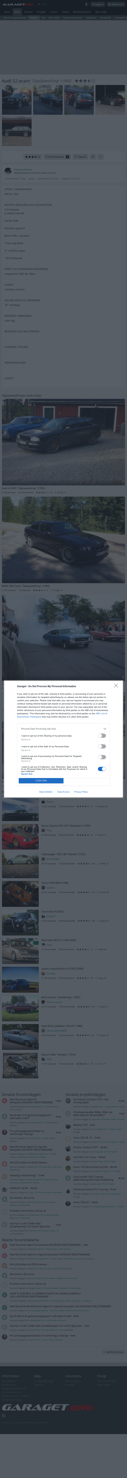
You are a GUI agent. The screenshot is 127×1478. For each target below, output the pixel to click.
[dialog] (63, 739)
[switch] (102, 736)
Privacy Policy (81, 792)
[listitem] (63, 728)
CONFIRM (41, 780)
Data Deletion (46, 792)
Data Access (63, 792)
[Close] (117, 686)
